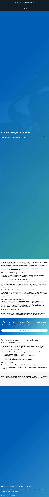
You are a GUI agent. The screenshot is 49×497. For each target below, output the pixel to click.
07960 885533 (13, 495)
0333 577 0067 (30, 326)
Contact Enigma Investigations (27, 364)
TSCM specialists (23, 293)
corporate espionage (29, 304)
